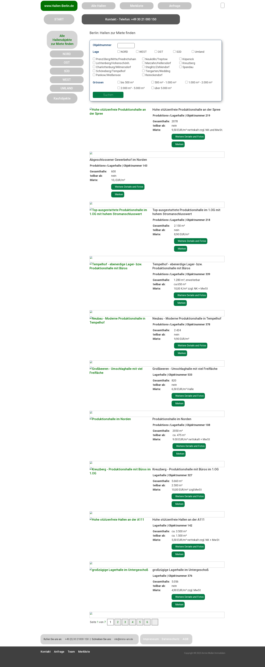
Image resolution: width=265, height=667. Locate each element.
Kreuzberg (188, 63)
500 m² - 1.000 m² (165, 82)
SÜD (178, 51)
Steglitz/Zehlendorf (157, 67)
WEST (143, 51)
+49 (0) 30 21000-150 (76, 639)
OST (160, 51)
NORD (124, 51)
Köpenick (188, 59)
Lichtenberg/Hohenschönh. (113, 63)
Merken (179, 144)
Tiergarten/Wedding (157, 71)
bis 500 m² (127, 82)
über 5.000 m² (163, 88)
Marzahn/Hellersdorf (158, 63)
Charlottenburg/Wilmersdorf (113, 67)
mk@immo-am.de (123, 639)
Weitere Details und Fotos (189, 136)
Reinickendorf (153, 75)
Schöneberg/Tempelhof (110, 71)
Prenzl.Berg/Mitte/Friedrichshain (116, 59)
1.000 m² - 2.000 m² (200, 82)
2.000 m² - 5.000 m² (133, 88)
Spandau (187, 67)
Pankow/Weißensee (108, 75)
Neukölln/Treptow (156, 59)
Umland (199, 51)
